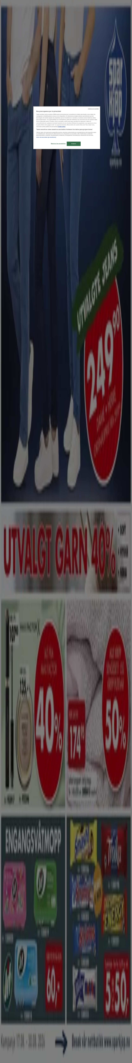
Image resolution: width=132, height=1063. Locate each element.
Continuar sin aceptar (93, 108)
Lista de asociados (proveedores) (46, 137)
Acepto (73, 143)
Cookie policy (61, 126)
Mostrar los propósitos (58, 143)
